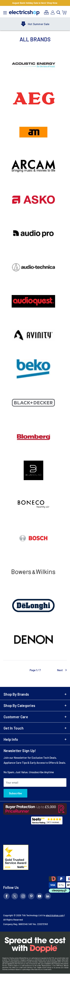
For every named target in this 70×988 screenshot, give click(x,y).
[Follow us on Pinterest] (31, 897)
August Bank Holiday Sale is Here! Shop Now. (35, 2)
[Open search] (58, 13)
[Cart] (64, 12)
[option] (35, 24)
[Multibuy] (46, 12)
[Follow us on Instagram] (23, 897)
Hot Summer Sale (38, 24)
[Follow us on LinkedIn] (48, 897)
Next (60, 670)
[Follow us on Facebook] (6, 897)
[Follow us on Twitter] (14, 897)
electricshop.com (55, 915)
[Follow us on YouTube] (39, 897)
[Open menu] (5, 11)
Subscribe (15, 793)
